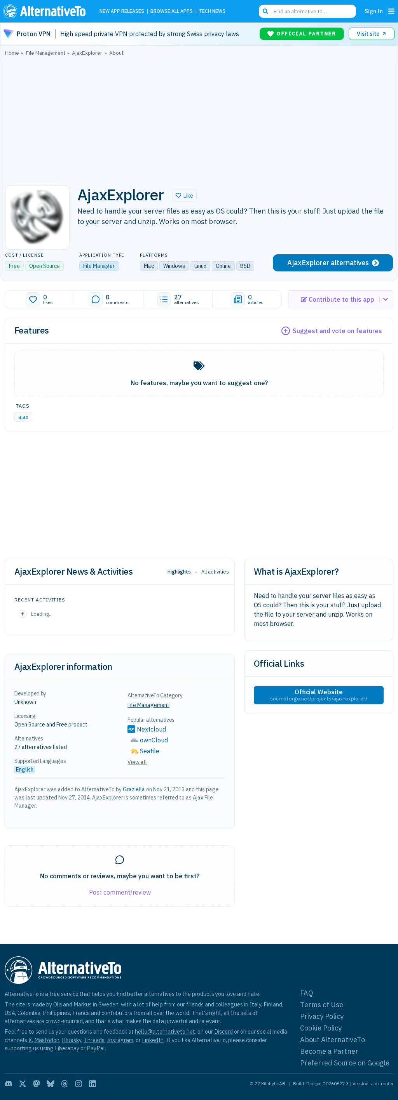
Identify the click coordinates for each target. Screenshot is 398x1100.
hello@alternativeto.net (165, 1031)
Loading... (41, 613)
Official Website (318, 695)
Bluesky (71, 1040)
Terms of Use (321, 1004)
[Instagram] (78, 1084)
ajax (23, 417)
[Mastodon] (36, 1084)
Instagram (120, 1040)
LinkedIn (153, 1040)
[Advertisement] (199, 118)
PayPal (96, 1048)
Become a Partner (329, 1051)
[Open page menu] (391, 11)
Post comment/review (120, 892)
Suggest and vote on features (337, 331)
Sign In (374, 11)
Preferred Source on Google (344, 1062)
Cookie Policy (321, 1028)
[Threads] (64, 1084)
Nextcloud (151, 729)
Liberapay (67, 1048)
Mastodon (46, 1040)
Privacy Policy (322, 1016)
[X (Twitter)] (22, 1084)
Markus (82, 1004)
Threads (94, 1040)
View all (137, 762)
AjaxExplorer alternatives (328, 262)
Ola (57, 1004)
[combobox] (307, 11)
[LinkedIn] (92, 1084)
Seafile (149, 751)
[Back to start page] (46, 11)
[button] (184, 195)
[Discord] (8, 1084)
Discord (223, 1031)
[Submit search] (265, 11)
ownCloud (154, 740)
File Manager (99, 265)
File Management (148, 705)
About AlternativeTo (332, 1039)
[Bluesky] (50, 1084)
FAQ (306, 993)
